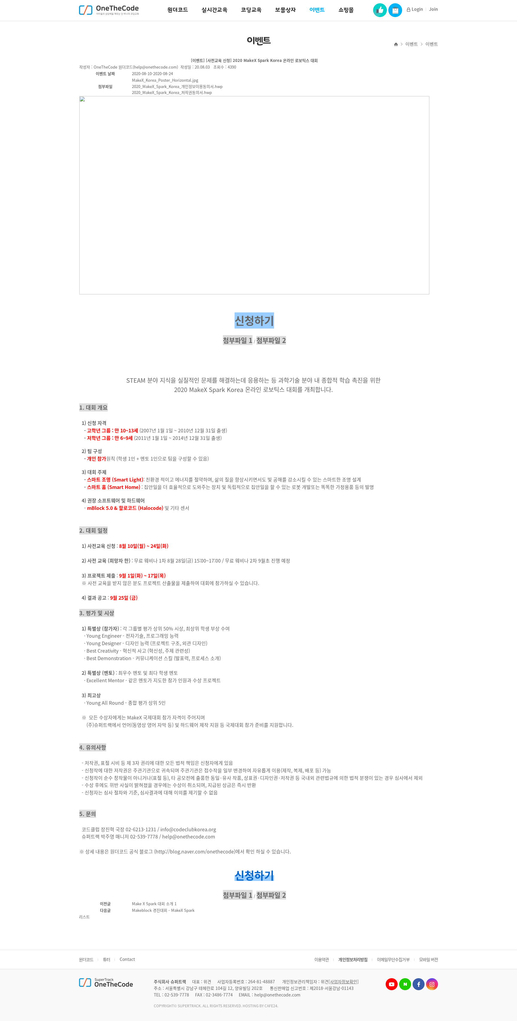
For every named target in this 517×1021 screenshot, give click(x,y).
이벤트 (317, 9)
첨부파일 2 (271, 340)
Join (433, 9)
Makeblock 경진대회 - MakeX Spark (163, 910)
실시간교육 (214, 9)
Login (417, 9)
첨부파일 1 (238, 340)
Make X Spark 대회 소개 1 (154, 903)
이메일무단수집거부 (393, 959)
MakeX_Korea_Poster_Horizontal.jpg (165, 80)
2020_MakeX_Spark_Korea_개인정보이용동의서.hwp (177, 86)
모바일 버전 (428, 959)
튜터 (106, 959)
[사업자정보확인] (344, 981)
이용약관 (321, 959)
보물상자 (285, 9)
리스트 (84, 917)
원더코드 (177, 9)
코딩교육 (251, 9)
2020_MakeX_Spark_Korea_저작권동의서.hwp (172, 92)
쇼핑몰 (346, 9)
